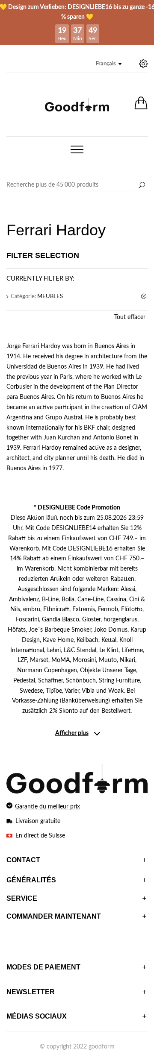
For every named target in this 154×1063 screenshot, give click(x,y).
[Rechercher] (142, 185)
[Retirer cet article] (144, 296)
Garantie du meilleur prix (47, 807)
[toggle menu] (77, 149)
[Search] (77, 185)
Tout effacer (129, 317)
